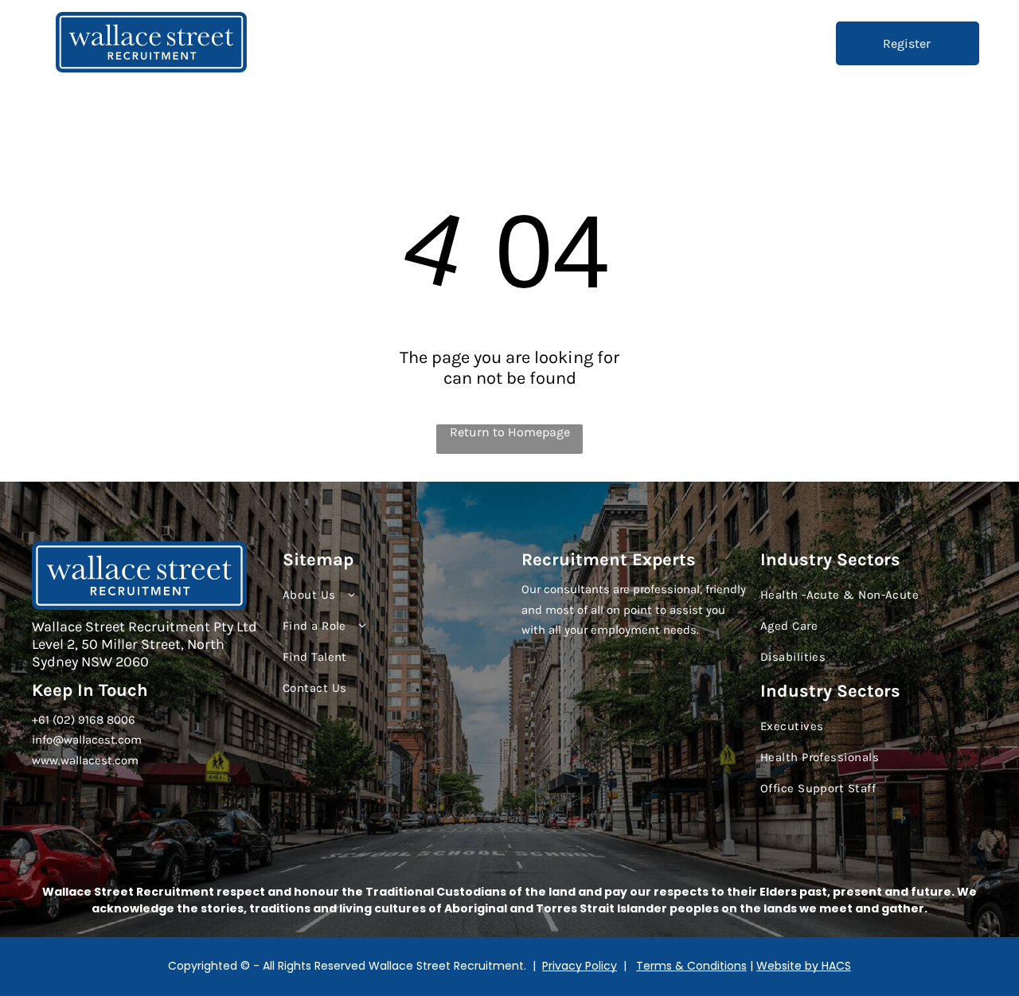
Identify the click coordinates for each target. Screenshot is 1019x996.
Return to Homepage (510, 431)
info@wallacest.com (87, 739)
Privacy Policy (579, 966)
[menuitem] (469, 44)
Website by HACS (803, 966)
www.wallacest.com (85, 760)
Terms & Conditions (691, 966)
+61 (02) (53, 720)
